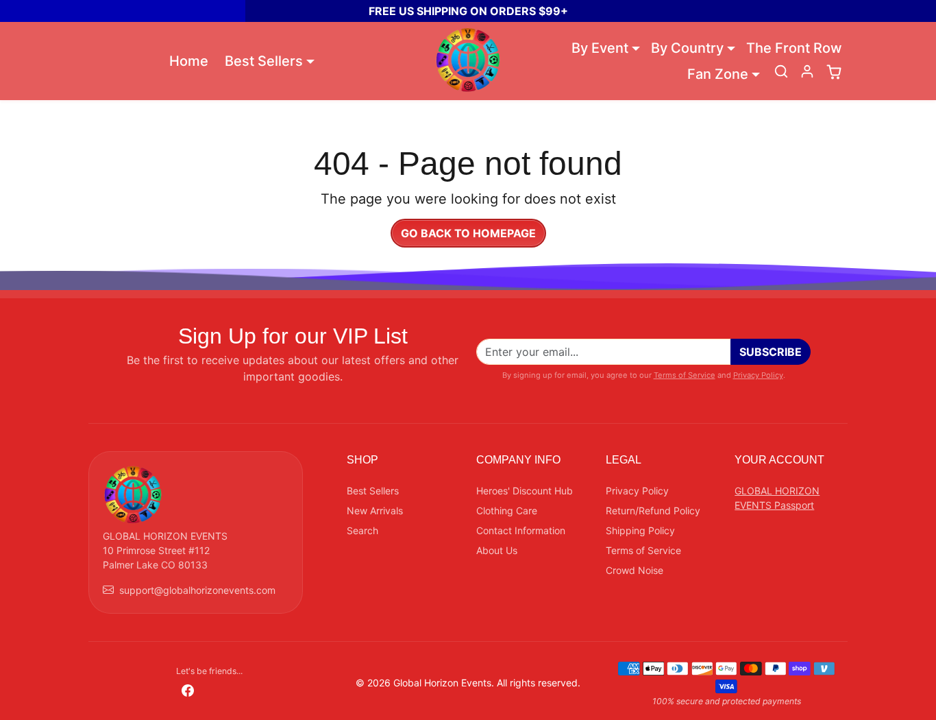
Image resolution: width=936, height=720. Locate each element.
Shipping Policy (640, 530)
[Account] (807, 71)
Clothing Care (506, 510)
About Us (496, 550)
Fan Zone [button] (717, 74)
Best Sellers (373, 490)
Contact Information (520, 530)
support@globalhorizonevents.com (197, 590)
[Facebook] (187, 688)
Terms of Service (684, 375)
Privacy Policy (758, 375)
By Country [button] (687, 48)
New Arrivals (375, 510)
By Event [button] (599, 48)
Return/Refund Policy (653, 510)
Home (188, 61)
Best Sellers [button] (264, 61)
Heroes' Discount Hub (524, 490)
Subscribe (770, 352)
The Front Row (794, 48)
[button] (781, 71)
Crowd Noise (634, 570)
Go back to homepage (468, 233)
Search (362, 530)
